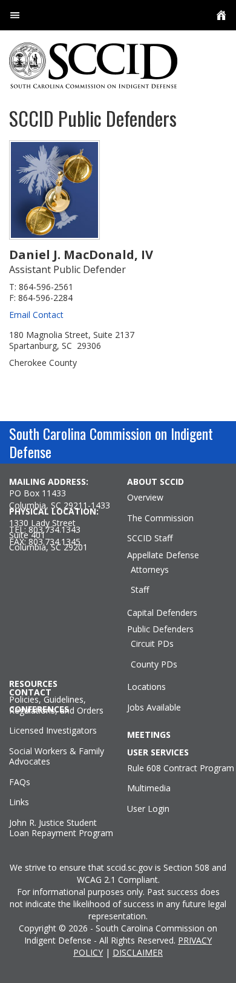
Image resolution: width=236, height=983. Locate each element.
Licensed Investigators (53, 730)
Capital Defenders (162, 612)
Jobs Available (154, 707)
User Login (148, 808)
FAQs (19, 782)
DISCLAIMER (138, 952)
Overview (145, 497)
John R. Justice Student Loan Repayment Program (61, 828)
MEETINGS (149, 734)
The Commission (160, 518)
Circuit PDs (152, 643)
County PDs (154, 664)
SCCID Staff (149, 538)
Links (19, 802)
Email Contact (36, 314)
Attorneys (150, 569)
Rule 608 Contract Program (180, 768)
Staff (140, 589)
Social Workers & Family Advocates (56, 756)
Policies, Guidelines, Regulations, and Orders (56, 704)
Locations (146, 686)
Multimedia (149, 788)
